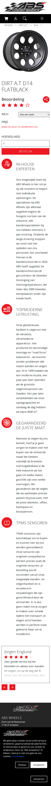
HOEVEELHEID (11, 136)
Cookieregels (18, 756)
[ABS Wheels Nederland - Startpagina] (25, 6)
